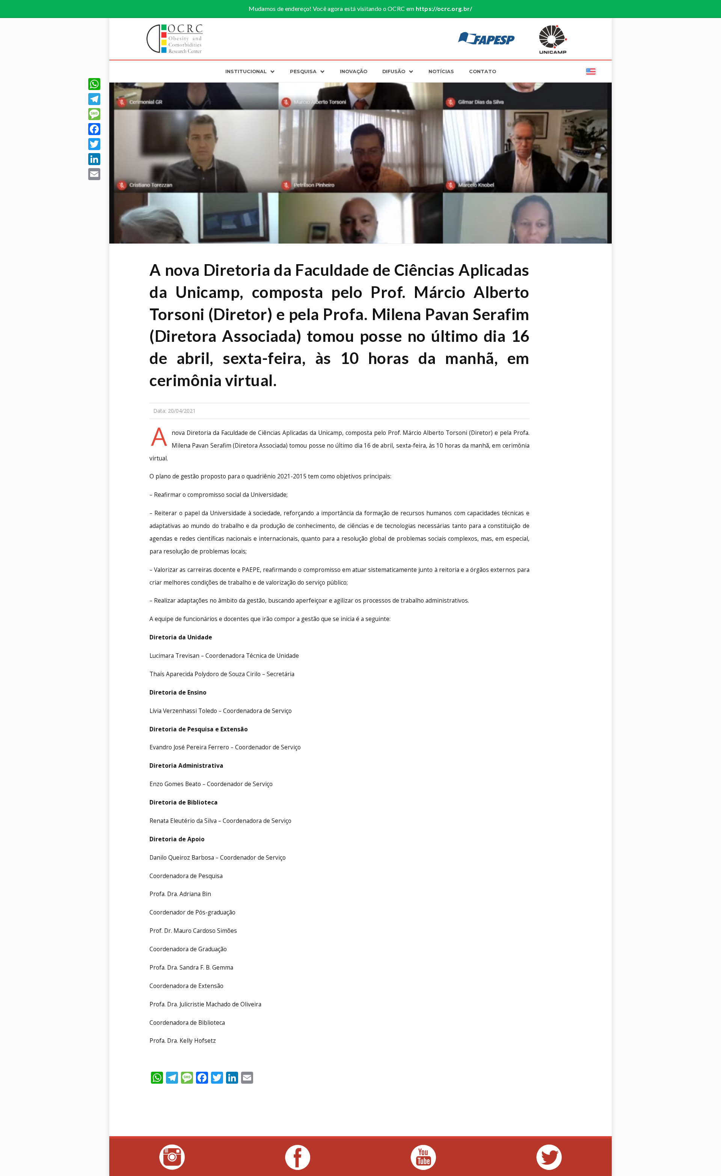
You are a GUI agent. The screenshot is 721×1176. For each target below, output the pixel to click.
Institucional (246, 71)
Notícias (441, 71)
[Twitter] (94, 144)
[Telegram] (94, 99)
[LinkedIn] (94, 159)
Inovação (353, 71)
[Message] (94, 114)
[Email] (94, 174)
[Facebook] (94, 129)
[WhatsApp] (94, 84)
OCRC (175, 38)
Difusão (393, 71)
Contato (482, 71)
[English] (590, 71)
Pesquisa (303, 71)
